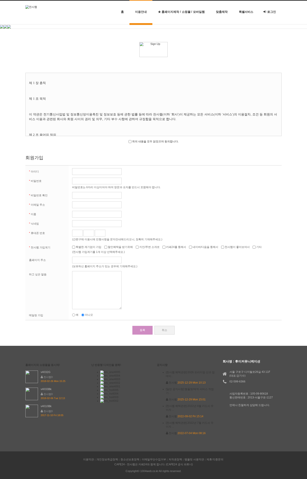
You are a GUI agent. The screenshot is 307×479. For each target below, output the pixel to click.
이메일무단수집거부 (154, 459)
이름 (32, 214)
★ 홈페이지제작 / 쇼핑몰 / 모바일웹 (181, 11)
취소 (164, 330)
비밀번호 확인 (38, 195)
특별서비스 (246, 11)
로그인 (271, 11)
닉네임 (34, 223)
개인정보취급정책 (107, 459)
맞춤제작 (222, 11)
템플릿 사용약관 (194, 459)
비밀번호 (35, 181)
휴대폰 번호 (37, 233)
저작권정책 (175, 459)
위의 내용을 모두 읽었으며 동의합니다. (155, 141)
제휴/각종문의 (215, 459)
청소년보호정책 (129, 459)
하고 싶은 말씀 (38, 274)
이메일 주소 (37, 204)
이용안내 (141, 11)
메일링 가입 (36, 315)
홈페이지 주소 (37, 260)
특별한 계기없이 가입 (88, 247)
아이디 (34, 171)
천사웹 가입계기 (39, 247)
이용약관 (88, 459)
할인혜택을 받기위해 (120, 247)
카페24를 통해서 (176, 247)
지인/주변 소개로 (149, 247)
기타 (259, 247)
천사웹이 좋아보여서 (237, 247)
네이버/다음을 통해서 (205, 247)
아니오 (88, 314)
